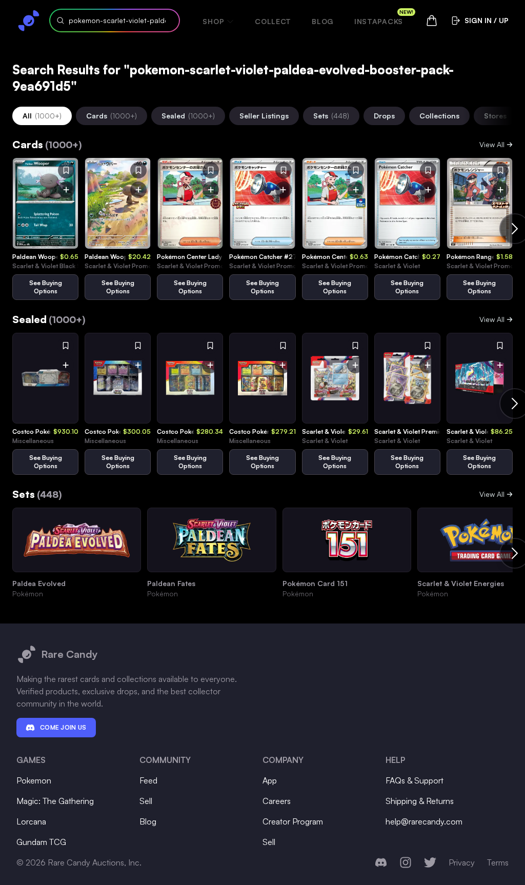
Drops (384, 115)
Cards (111, 115)
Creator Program (292, 821)
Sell (145, 801)
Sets (331, 115)
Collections (439, 115)
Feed (148, 780)
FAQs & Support (414, 780)
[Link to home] (28, 20)
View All (491, 144)
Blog (323, 21)
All (42, 115)
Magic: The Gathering (55, 801)
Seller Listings (264, 115)
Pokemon (33, 780)
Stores (495, 115)
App (269, 780)
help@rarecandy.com (424, 821)
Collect (273, 21)
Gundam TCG (41, 842)
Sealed (188, 115)
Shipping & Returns (420, 801)
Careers (276, 801)
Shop (213, 21)
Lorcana (31, 821)
